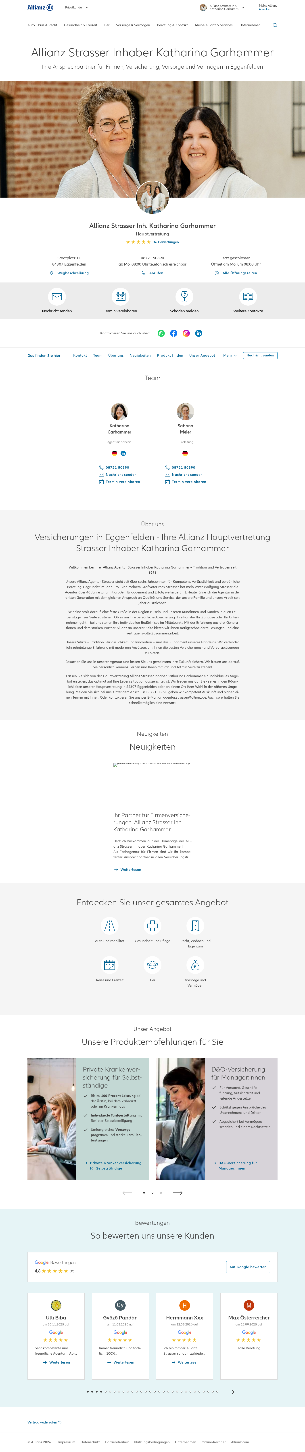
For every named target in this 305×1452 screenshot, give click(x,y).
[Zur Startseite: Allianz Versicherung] (40, 7)
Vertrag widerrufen (42, 1422)
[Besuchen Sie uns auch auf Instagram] (186, 333)
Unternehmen (185, 1442)
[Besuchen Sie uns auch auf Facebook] (173, 333)
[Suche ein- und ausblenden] (274, 25)
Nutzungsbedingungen (152, 1442)
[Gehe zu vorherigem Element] (74, 1391)
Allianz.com (240, 1442)
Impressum (66, 1442)
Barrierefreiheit (117, 1442)
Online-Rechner (214, 1442)
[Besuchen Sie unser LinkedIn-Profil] (198, 333)
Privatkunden (74, 7)
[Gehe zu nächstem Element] (230, 1391)
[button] (152, 198)
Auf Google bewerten (248, 1267)
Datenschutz (90, 1442)
